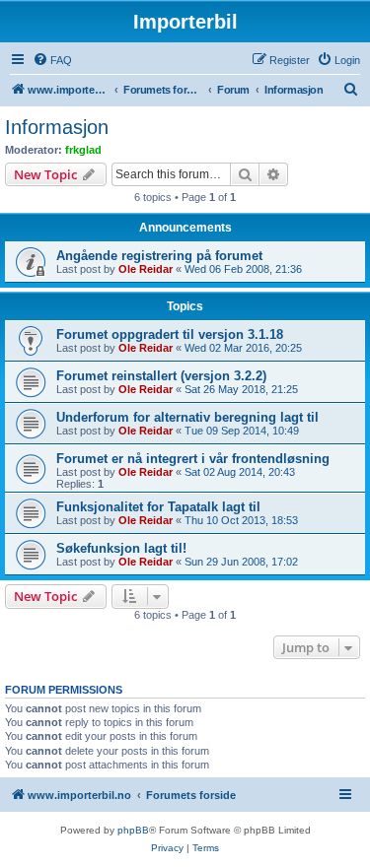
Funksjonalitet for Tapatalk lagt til (158, 507)
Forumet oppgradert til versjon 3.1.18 (169, 334)
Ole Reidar (145, 269)
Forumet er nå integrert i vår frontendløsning (193, 458)
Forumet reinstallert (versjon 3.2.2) (161, 375)
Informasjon (57, 127)
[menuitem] (52, 60)
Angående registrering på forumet (159, 255)
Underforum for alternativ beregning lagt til (187, 417)
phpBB (133, 830)
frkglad (83, 150)
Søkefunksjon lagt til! (121, 548)
